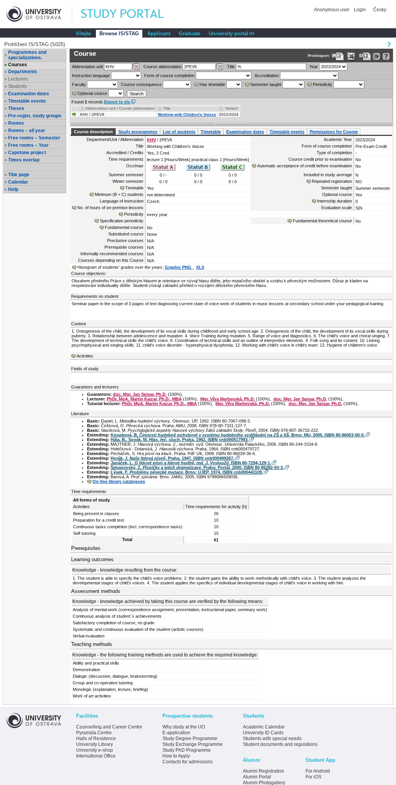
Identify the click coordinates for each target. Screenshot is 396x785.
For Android (318, 771)
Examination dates (28, 93)
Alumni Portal (257, 777)
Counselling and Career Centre (109, 727)
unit (87, 66)
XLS (200, 267)
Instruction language (91, 75)
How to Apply (176, 756)
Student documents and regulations (280, 744)
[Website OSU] (39, 14)
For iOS (313, 777)
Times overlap (23, 160)
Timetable (211, 131)
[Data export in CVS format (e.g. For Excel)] (365, 56)
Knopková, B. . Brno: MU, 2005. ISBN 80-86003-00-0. (238, 435)
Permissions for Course (334, 131)
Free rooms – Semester (34, 138)
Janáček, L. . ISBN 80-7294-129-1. (191, 462)
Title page (18, 174)
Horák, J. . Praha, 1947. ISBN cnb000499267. (172, 458)
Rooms (16, 123)
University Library (94, 744)
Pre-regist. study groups (34, 116)
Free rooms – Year (28, 145)
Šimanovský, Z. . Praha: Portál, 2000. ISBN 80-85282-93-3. (197, 467)
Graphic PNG (179, 267)
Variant (231, 108)
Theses (16, 108)
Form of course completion (169, 75)
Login (360, 9)
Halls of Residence (96, 738)
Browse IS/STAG (119, 33)
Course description (93, 131)
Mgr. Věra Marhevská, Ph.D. (227, 399)
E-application (176, 732)
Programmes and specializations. (27, 55)
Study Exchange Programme (192, 744)
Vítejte (83, 33)
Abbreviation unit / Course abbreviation (120, 108)
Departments (22, 71)
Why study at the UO (183, 727)
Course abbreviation (162, 66)
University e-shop (94, 750)
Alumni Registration (263, 771)
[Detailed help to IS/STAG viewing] (386, 56)
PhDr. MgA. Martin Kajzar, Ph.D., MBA (144, 399)
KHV (151, 139)
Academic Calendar (264, 727)
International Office (96, 756)
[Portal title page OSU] (129, 14)
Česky (379, 9)
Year (313, 66)
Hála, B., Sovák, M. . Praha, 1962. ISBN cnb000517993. (180, 439)
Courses (17, 64)
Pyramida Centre (94, 732)
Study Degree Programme (189, 738)
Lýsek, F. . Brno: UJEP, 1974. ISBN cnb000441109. (187, 472)
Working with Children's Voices (187, 114)
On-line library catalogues (118, 481)
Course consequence (141, 84)
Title (231, 66)
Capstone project (27, 152)
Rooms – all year (26, 130)
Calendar (18, 182)
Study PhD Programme (186, 750)
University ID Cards (263, 732)
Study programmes (137, 131)
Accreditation (266, 75)
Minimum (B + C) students (119, 194)
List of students (179, 131)
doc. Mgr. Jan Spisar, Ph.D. (140, 394)
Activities (85, 356)
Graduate (189, 33)
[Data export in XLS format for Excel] (351, 56)
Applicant (158, 33)
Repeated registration (332, 181)
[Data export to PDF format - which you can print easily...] (338, 56)
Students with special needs (272, 738)
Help (13, 189)
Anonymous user (332, 9)
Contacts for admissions (187, 761)
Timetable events (27, 101)
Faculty (79, 84)
